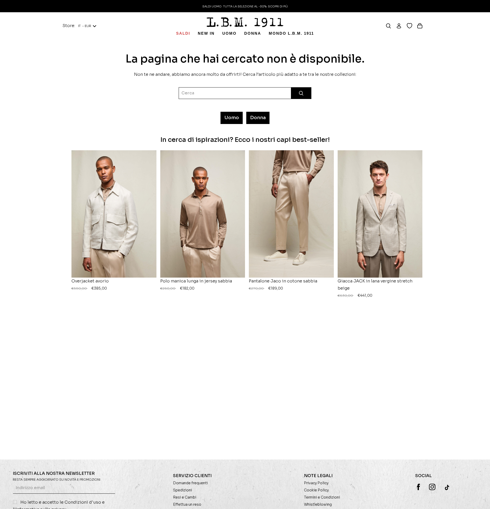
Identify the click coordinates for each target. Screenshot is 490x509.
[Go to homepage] (245, 22)
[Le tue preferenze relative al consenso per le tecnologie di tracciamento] (481, 500)
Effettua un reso (187, 504)
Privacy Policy (316, 483)
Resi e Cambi (184, 497)
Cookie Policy (316, 490)
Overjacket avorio (90, 284)
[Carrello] (422, 26)
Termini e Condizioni (322, 497)
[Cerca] (391, 26)
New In (206, 33)
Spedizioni (182, 490)
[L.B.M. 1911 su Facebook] (418, 487)
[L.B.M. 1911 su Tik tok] (447, 487)
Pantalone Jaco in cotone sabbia (283, 284)
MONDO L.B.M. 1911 (291, 33)
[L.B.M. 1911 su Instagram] (432, 487)
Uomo (229, 33)
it (84, 26)
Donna (252, 33)
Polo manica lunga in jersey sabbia (196, 284)
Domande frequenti (190, 483)
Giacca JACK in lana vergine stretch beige (375, 288)
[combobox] (245, 93)
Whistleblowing (318, 504)
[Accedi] (401, 26)
